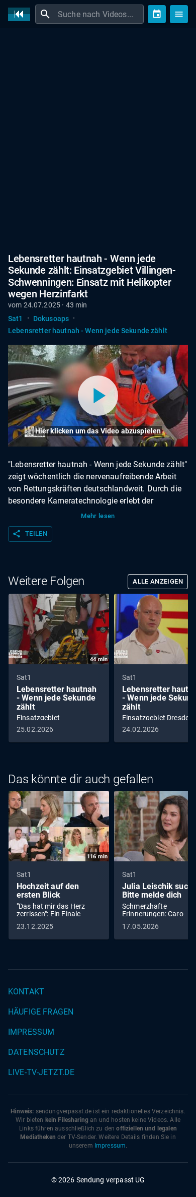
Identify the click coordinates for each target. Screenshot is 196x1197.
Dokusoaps (51, 318)
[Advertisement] (98, 138)
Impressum (31, 1032)
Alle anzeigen (158, 581)
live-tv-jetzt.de (41, 1072)
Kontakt (26, 991)
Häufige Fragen (40, 1012)
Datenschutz (36, 1052)
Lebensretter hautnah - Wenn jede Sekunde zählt (87, 331)
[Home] (21, 14)
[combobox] (99, 14)
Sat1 (15, 318)
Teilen (29, 533)
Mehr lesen (98, 516)
